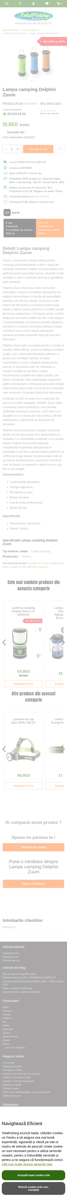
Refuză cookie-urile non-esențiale (33, 1188)
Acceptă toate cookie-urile (33, 1175)
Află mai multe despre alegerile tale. (27, 1164)
